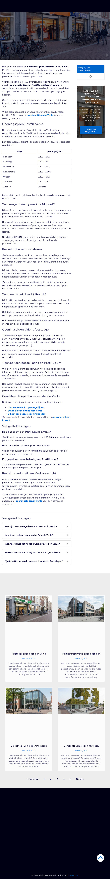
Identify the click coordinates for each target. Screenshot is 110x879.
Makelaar (62, 853)
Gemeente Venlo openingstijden (26, 407)
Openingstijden (93, 44)
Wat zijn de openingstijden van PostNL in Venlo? (37, 526)
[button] (103, 6)
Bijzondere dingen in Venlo (18, 844)
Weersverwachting (14, 821)
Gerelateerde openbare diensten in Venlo (93, 132)
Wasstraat (62, 839)
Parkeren (62, 848)
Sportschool (63, 835)
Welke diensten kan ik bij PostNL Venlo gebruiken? (37, 552)
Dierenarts (63, 830)
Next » (80, 779)
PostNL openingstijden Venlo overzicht (92, 149)
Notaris (61, 844)
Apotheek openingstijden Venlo (29, 653)
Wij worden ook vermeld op (18, 848)
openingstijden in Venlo (40, 115)
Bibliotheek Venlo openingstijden (26, 413)
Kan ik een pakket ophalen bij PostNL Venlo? (37, 535)
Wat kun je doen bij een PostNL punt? (93, 87)
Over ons (9, 853)
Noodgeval (10, 825)
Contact (9, 858)
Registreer (10, 835)
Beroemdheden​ (12, 830)
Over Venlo (10, 839)
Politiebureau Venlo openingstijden (81, 653)
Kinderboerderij (65, 821)
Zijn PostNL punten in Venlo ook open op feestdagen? (37, 561)
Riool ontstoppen (66, 825)
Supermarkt (63, 816)
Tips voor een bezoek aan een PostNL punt (92, 121)
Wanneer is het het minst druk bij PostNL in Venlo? (37, 543)
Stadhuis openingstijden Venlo (25, 410)
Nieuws (8, 816)
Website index (12, 862)
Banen (61, 858)
